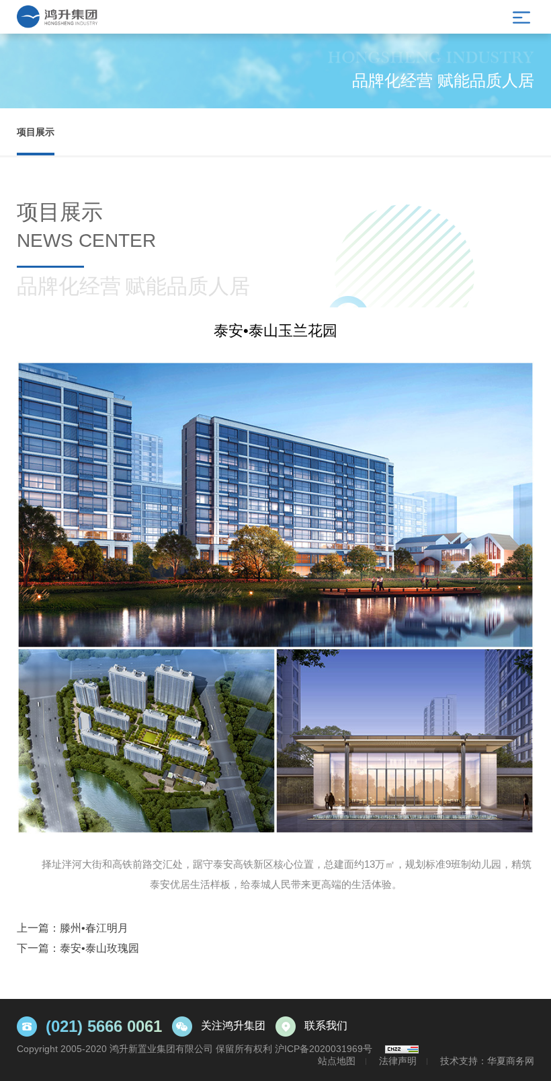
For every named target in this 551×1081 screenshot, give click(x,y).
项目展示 (35, 131)
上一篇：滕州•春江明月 (72, 928)
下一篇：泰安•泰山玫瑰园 (78, 948)
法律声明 (398, 1060)
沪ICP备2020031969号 (323, 1048)
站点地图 (336, 1060)
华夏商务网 (510, 1060)
